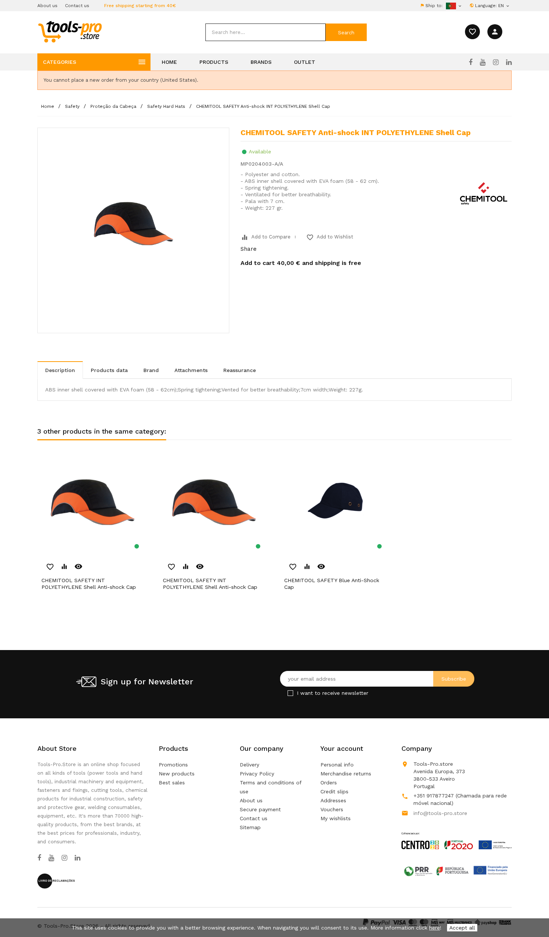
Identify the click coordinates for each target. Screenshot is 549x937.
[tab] (60, 370)
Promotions (173, 765)
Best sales (172, 782)
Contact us (77, 5)
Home (169, 62)
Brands (261, 62)
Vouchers (331, 809)
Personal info (337, 765)
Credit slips (334, 791)
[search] (265, 32)
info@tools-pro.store (440, 813)
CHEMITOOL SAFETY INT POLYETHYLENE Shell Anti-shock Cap (88, 583)
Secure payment (260, 809)
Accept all (462, 928)
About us (47, 5)
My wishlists (335, 818)
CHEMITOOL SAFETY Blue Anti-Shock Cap (331, 583)
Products (213, 62)
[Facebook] (470, 62)
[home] (69, 31)
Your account (341, 748)
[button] (530, 912)
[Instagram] (496, 62)
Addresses (333, 800)
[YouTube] (483, 62)
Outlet (304, 62)
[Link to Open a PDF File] (456, 834)
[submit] (346, 32)
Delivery (249, 765)
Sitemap (250, 827)
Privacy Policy (257, 774)
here (434, 928)
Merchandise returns (345, 774)
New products (177, 774)
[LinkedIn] (509, 62)
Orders (328, 782)
